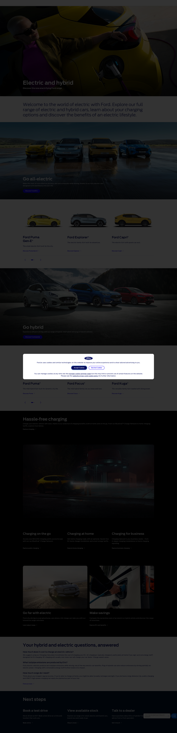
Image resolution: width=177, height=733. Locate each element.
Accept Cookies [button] (79, 367)
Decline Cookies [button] (96, 367)
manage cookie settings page (80, 373)
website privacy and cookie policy (85, 376)
